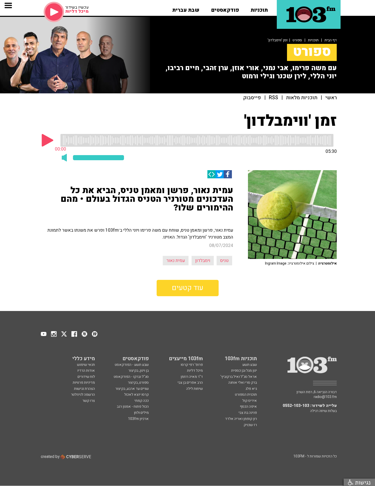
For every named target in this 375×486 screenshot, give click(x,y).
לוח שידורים (86, 377)
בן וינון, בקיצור (138, 370)
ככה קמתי (141, 401)
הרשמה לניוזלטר (83, 394)
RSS (273, 98)
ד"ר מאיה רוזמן (192, 377)
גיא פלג (251, 389)
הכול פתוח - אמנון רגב (133, 406)
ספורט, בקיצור (138, 382)
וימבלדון (202, 260)
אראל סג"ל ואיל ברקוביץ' (238, 377)
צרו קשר (88, 401)
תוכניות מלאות (301, 98)
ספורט (297, 40)
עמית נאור (175, 260)
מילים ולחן (141, 413)
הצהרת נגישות (84, 389)
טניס (224, 260)
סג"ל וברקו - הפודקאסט (131, 377)
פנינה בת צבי (248, 413)
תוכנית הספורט (246, 394)
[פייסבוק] (228, 174)
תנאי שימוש (86, 365)
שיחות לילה (194, 389)
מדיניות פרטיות (84, 382)
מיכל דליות (195, 370)
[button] (259, 8)
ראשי (331, 98)
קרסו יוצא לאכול (136, 394)
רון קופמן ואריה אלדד (241, 419)
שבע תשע (249, 365)
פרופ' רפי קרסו (192, 365)
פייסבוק (252, 98)
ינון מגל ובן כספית (244, 370)
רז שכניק (250, 425)
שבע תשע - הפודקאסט (132, 365)
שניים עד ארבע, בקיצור (132, 389)
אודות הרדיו (86, 370)
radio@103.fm (325, 397)
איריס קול (249, 401)
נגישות (362, 482)
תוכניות (313, 40)
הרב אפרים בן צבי (190, 382)
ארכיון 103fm (138, 419)
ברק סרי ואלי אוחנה (242, 382)
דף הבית (330, 40)
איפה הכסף (248, 406)
